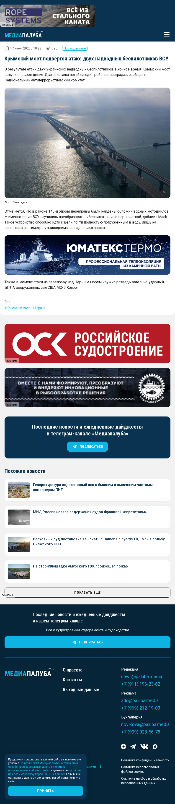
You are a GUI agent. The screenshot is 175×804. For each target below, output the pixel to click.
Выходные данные (81, 689)
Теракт (40, 308)
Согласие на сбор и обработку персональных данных (143, 781)
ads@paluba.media (140, 700)
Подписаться (91, 642)
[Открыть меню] (165, 34)
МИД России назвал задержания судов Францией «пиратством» (90, 512)
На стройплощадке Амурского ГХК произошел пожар (80, 566)
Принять (45, 791)
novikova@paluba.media (145, 724)
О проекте (72, 670)
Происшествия (75, 48)
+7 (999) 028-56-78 (140, 732)
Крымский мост (18, 308)
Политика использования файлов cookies (140, 769)
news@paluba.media (141, 676)
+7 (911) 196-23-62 (140, 684)
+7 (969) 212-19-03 (140, 708)
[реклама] (87, 255)
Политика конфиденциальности (145, 760)
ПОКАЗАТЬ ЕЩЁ (87, 592)
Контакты (72, 679)
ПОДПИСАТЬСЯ (91, 446)
